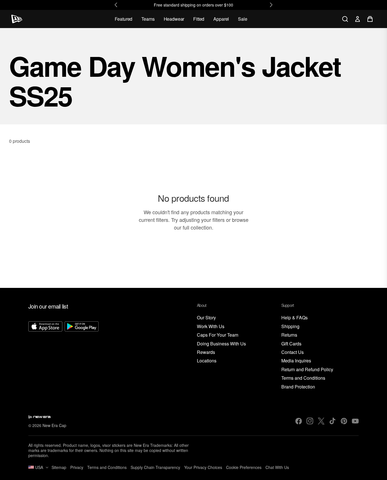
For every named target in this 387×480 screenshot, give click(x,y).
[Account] (357, 19)
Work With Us (210, 327)
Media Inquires (296, 361)
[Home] (16, 19)
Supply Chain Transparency (155, 467)
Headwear (174, 19)
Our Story (206, 318)
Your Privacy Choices (203, 467)
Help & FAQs (294, 318)
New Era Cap (54, 425)
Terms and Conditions (303, 378)
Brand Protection (298, 387)
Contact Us (292, 352)
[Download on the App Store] (45, 355)
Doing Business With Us (221, 344)
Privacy (76, 467)
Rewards (206, 352)
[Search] (345, 19)
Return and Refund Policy (307, 370)
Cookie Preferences (243, 467)
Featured (124, 19)
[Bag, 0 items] (370, 19)
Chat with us (277, 467)
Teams (147, 19)
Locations (206, 361)
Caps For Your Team (217, 335)
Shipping (290, 327)
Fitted (198, 19)
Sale (242, 19)
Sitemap (59, 467)
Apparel (221, 19)
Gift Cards (291, 344)
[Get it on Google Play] (82, 355)
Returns (289, 335)
